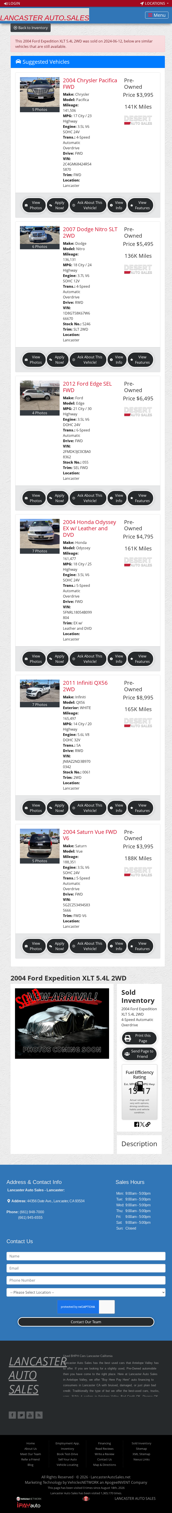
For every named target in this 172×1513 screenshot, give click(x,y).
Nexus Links (141, 1459)
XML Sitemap (141, 1454)
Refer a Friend (30, 1459)
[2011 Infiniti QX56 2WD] (40, 691)
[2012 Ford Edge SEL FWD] (40, 395)
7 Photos (39, 551)
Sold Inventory (141, 1443)
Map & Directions (104, 1465)
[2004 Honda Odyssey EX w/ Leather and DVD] (40, 534)
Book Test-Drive (67, 1454)
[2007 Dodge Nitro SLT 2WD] (40, 235)
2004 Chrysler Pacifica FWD (90, 83)
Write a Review (104, 1454)
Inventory (67, 1449)
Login (14, 3)
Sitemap (141, 1449)
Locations (155, 3)
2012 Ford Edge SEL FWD (87, 387)
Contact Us (104, 1459)
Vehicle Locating (67, 1465)
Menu (159, 15)
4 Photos (39, 412)
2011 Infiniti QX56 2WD (85, 686)
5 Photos (39, 109)
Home (30, 1443)
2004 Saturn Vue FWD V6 (90, 835)
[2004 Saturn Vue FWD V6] (40, 843)
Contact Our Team (86, 1321)
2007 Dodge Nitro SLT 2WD (90, 232)
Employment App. (68, 1443)
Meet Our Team (30, 1454)
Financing (104, 1443)
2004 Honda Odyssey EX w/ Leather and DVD (89, 528)
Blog (30, 1465)
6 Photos (39, 246)
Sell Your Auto (67, 1459)
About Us (30, 1449)
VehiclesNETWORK (83, 1482)
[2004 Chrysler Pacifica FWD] (40, 92)
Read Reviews (104, 1449)
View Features (142, 205)
